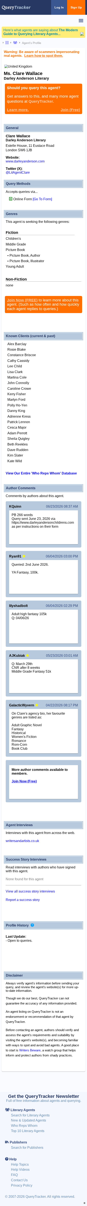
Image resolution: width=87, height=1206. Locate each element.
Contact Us (19, 1180)
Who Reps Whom (24, 1125)
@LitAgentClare (18, 172)
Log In (59, 7)
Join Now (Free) (24, 781)
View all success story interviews (30, 891)
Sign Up (76, 7)
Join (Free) (70, 110)
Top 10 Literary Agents (27, 1131)
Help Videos (20, 1169)
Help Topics (20, 1164)
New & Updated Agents (28, 1120)
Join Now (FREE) (22, 300)
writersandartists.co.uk (22, 841)
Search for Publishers (27, 1147)
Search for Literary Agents (30, 1115)
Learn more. (18, 110)
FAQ (14, 1175)
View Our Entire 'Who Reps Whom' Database (41, 473)
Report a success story (23, 900)
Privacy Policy (21, 1185)
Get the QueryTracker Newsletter (43, 1096)
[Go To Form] (42, 199)
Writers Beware (30, 1050)
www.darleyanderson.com (25, 161)
